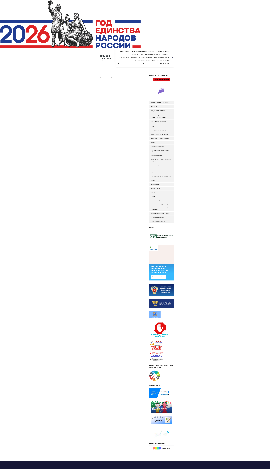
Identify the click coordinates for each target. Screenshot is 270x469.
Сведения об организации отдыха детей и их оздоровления (161, 116)
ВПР (153, 126)
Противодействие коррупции (150, 63)
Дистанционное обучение (151, 54)
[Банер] (161, 236)
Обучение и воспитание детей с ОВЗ (161, 138)
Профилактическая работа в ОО (160, 60)
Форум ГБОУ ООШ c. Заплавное (160, 102)
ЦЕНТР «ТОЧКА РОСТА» (163, 51)
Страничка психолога (158, 155)
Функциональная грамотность (160, 134)
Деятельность (165, 54)
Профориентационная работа (160, 172)
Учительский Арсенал (158, 217)
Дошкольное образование (142, 60)
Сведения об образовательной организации (142, 51)
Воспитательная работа (158, 221)
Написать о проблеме (158, 277)
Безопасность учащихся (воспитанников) (129, 63)
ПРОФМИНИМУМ (164, 63)
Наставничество (156, 184)
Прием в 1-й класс (147, 57)
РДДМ (153, 180)
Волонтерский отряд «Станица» (160, 213)
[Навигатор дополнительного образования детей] (161, 375)
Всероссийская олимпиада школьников (159, 122)
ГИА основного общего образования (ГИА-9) (161, 160)
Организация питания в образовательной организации (160, 111)
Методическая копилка (158, 146)
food (153, 196)
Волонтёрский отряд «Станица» (160, 204)
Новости (154, 106)
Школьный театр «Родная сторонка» (162, 176)
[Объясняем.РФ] (161, 393)
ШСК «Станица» (156, 188)
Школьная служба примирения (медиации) (160, 151)
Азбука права (155, 169)
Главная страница (124, 51)
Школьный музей (156, 200)
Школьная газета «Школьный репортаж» (160, 208)
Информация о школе (137, 54)
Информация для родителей (161, 57)
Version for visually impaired (161, 79)
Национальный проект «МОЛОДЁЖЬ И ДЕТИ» (128, 57)
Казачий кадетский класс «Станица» (161, 165)
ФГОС (153, 142)
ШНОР (154, 192)
